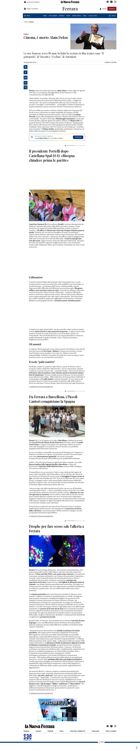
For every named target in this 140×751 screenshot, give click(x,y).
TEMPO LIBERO (76, 16)
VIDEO (85, 16)
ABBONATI (112, 9)
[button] (57, 710)
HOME (45, 16)
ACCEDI (104, 9)
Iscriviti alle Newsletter (33, 2)
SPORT (68, 16)
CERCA (114, 16)
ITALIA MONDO (53, 16)
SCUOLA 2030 (93, 16)
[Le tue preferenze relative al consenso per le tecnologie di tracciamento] (136, 747)
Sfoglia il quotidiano (32, 9)
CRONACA (61, 16)
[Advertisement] (43, 77)
